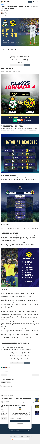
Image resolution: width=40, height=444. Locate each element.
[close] (30, 407)
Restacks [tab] (8, 382)
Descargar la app (25, 439)
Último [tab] (7, 395)
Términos (22, 436)
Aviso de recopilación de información (16, 424)
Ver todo (3, 418)
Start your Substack (16, 439)
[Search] (38, 396)
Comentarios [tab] (3, 382)
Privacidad (18, 436)
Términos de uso (20, 423)
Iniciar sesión (36, 1)
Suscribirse (30, 1)
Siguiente (35, 375)
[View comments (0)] (5, 16)
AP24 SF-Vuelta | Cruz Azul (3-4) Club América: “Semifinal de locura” (16, 398)
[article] (20, 400)
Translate (3, 4)
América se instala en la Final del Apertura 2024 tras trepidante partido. (13, 399)
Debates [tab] (11, 395)
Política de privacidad (27, 424)
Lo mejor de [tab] (3, 395)
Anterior (4, 375)
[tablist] (6, 383)
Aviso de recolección (28, 436)
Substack (14, 441)
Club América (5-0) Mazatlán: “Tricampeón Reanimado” (13, 405)
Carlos (4, 12)
